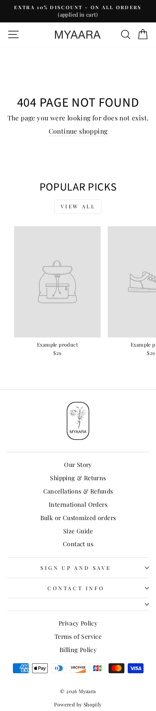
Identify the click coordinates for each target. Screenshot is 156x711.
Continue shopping (78, 131)
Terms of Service (78, 636)
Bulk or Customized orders (78, 517)
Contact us (78, 544)
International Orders (78, 504)
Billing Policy (78, 649)
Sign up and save (75, 567)
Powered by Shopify (78, 704)
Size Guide (78, 531)
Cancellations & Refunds (78, 491)
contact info (75, 587)
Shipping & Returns (78, 478)
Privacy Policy (78, 623)
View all (78, 206)
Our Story (78, 464)
